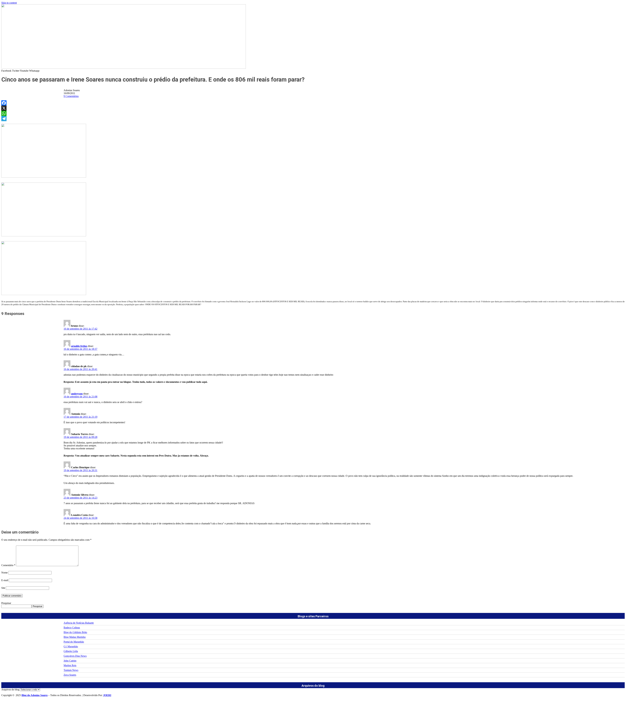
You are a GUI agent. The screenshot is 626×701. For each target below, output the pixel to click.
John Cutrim (70, 660)
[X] (313, 108)
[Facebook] (313, 103)
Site (3, 588)
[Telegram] (313, 118)
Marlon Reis (70, 665)
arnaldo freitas (79, 346)
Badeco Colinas (72, 627)
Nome (4, 572)
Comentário (8, 565)
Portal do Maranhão (74, 641)
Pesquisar (6, 603)
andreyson (77, 393)
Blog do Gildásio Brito (75, 632)
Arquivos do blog (10, 689)
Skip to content (9, 2)
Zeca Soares (70, 674)
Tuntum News (71, 670)
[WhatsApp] (313, 113)
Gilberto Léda (71, 651)
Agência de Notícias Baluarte (79, 622)
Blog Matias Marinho (75, 637)
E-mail (4, 580)
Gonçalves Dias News (75, 656)
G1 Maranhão (71, 646)
